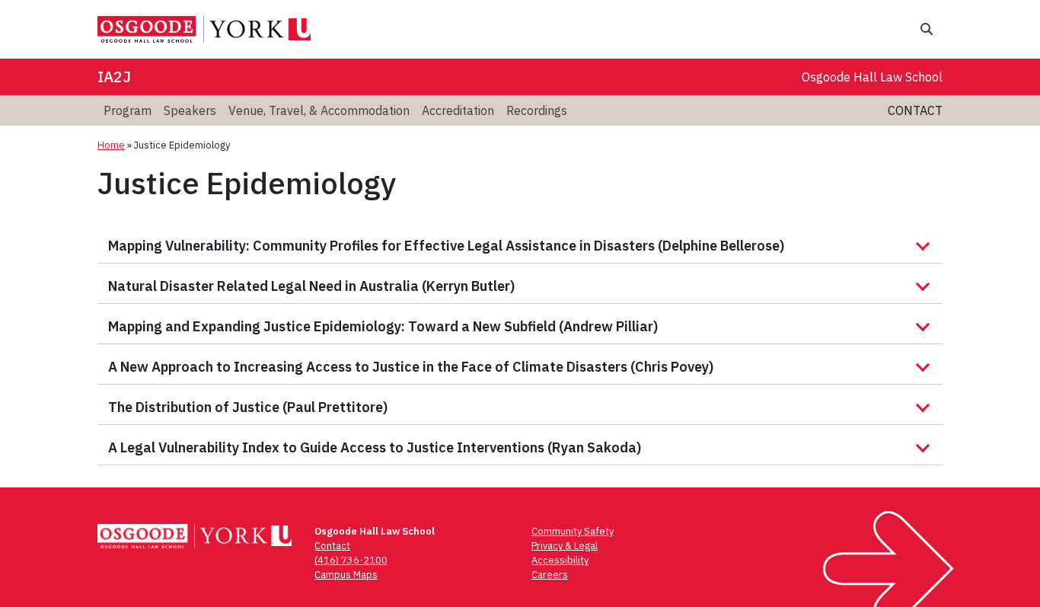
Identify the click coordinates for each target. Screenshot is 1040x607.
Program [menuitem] (128, 110)
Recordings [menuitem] (536, 110)
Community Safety (572, 531)
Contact (915, 110)
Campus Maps (346, 574)
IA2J (114, 76)
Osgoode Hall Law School (872, 77)
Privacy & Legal (564, 545)
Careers (549, 574)
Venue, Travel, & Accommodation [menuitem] (319, 110)
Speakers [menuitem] (190, 110)
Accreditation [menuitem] (458, 110)
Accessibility (560, 560)
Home (111, 145)
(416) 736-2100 (351, 560)
